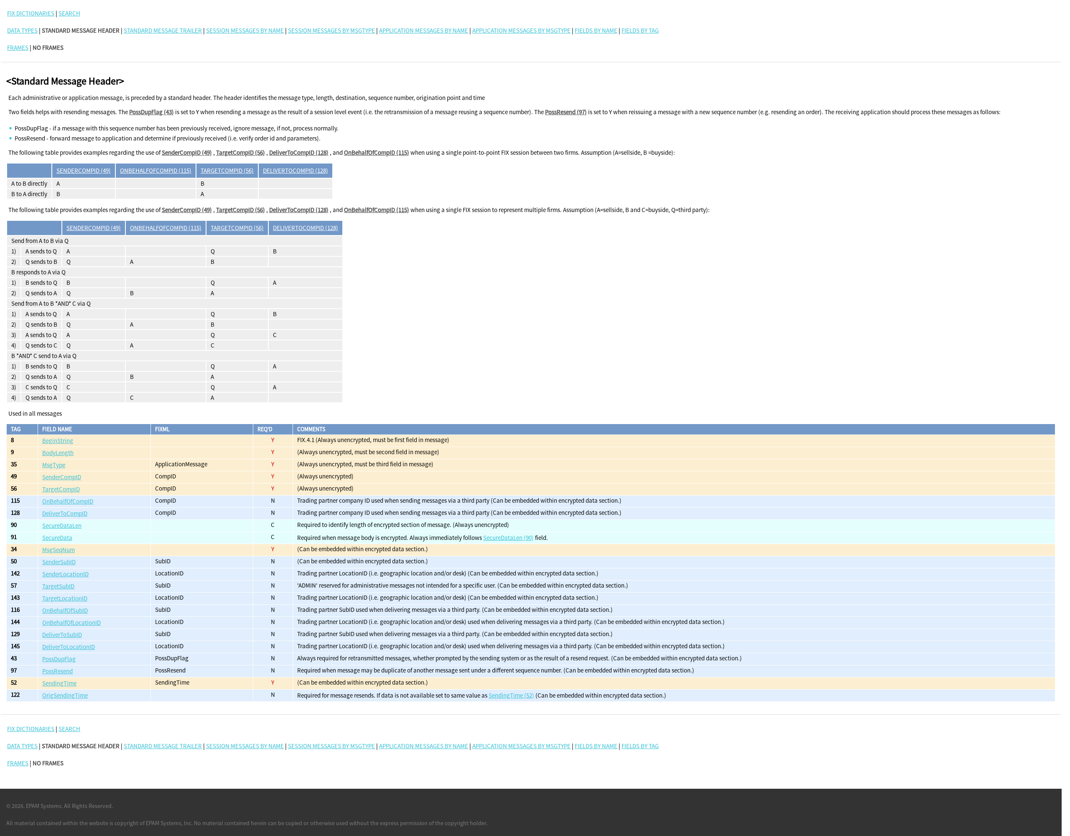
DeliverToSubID (62, 635)
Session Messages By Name (245, 30)
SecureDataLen (62, 525)
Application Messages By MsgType (521, 30)
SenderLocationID (65, 574)
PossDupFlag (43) (151, 112)
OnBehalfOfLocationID (71, 622)
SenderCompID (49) (187, 152)
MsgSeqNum (58, 550)
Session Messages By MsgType (331, 30)
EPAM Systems (43, 806)
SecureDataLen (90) (508, 538)
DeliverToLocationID (68, 647)
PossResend (57, 671)
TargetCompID (61, 489)
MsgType (53, 465)
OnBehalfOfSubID (65, 610)
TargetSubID (58, 586)
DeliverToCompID (64, 513)
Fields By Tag (640, 30)
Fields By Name (596, 30)
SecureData (57, 538)
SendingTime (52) (511, 695)
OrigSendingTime (65, 695)
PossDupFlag (59, 659)
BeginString (57, 441)
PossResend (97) (566, 112)
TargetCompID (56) (240, 152)
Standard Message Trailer (163, 30)
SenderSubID (59, 562)
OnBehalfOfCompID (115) (376, 152)
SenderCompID (61, 477)
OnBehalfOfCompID (67, 501)
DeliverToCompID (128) (299, 152)
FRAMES (17, 47)
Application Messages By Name (423, 30)
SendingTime (59, 683)
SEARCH (69, 13)
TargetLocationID (64, 598)
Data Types (22, 30)
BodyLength (58, 453)
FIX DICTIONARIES (30, 13)
